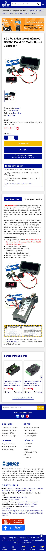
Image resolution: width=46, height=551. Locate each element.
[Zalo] (17, 416)
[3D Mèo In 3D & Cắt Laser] (23, 24)
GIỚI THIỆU (27, 457)
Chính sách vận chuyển (10, 427)
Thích (8, 392)
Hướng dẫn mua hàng (31, 427)
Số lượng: (7, 133)
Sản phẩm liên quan (16, 356)
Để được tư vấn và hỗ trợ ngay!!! (23, 156)
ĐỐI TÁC (27, 455)
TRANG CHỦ (28, 444)
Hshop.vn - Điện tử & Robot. (28, 502)
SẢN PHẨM (27, 446)
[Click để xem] (23, 70)
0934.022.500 (7, 508)
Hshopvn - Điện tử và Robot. (28, 504)
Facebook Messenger (11, 342)
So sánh (19, 392)
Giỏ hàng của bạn (8, 449)
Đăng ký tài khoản (8, 444)
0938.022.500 (28, 506)
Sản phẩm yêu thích (30, 433)
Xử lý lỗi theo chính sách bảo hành (19, 184)
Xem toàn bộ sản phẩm (22, 398)
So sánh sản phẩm (30, 436)
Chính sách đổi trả (8, 433)
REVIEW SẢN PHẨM (30, 452)
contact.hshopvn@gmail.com (16, 497)
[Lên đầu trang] (41, 542)
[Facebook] (22, 416)
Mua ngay (23, 150)
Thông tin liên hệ (29, 430)
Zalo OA (36, 339)
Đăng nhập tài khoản (9, 446)
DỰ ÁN (26, 449)
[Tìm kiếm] (38, 4)
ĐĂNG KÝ (40, 408)
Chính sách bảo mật (9, 436)
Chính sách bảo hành (9, 430)
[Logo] (6, 4)
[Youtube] (27, 416)
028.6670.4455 (13, 499)
